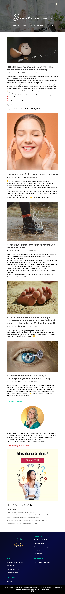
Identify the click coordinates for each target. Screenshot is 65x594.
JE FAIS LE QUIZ (18, 505)
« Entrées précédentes (14, 401)
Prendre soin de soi (32, 177)
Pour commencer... (13, 573)
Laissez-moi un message (42, 562)
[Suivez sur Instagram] (11, 581)
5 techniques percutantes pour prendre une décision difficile (31, 246)
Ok (32, 591)
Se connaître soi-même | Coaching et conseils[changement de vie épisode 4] (28, 377)
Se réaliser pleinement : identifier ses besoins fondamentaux (27, 520)
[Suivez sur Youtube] (14, 581)
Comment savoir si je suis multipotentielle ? (21, 512)
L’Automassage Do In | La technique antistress (32, 174)
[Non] (63, 590)
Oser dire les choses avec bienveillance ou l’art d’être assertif (27, 515)
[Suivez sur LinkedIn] (8, 581)
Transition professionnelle (15, 562)
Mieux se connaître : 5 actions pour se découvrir (23, 517)
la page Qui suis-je (38, 441)
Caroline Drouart (13, 73)
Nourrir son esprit (32, 73)
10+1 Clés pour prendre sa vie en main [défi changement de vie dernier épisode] (30, 68)
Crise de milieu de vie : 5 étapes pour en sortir (22, 523)
